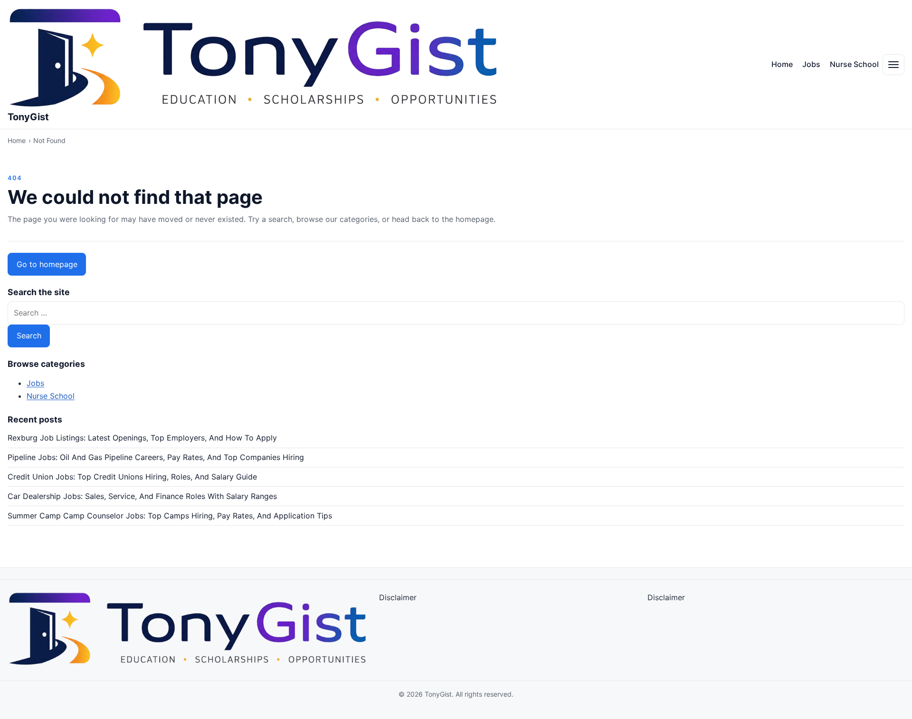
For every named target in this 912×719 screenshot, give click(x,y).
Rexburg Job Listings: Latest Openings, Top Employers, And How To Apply (142, 437)
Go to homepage (47, 264)
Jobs (811, 64)
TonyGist (28, 117)
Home (782, 64)
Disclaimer (398, 597)
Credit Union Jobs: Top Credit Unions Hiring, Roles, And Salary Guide (132, 476)
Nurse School (854, 64)
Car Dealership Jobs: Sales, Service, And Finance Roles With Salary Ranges (142, 496)
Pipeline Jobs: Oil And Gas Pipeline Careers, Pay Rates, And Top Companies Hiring (156, 457)
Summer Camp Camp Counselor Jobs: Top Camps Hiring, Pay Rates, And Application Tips (170, 515)
